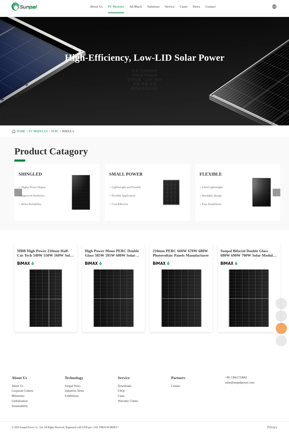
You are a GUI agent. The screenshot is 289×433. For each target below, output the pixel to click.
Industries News (74, 390)
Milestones (18, 395)
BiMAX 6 (68, 131)
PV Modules (116, 6)
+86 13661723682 (236, 377)
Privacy (272, 427)
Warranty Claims (128, 401)
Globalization (20, 401)
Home (21, 131)
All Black (135, 6)
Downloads (124, 386)
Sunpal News (72, 386)
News (196, 6)
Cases (183, 6)
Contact (210, 6)
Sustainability (20, 406)
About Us (17, 386)
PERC (55, 131)
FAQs (121, 390)
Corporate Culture (22, 390)
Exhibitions (71, 395)
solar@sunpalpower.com (239, 382)
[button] (18, 192)
